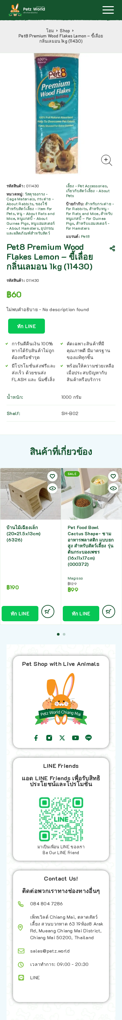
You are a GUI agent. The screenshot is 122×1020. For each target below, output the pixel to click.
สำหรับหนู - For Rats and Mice (87, 211)
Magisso (75, 578)
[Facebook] (36, 737)
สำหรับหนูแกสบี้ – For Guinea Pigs (89, 218)
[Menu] (108, 10)
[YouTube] (75, 737)
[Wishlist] (52, 476)
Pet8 (85, 236)
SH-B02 (70, 413)
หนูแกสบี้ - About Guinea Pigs (27, 221)
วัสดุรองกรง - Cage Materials (27, 196)
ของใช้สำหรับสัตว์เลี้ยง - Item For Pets (29, 208)
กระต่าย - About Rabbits (30, 201)
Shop (65, 30)
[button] (58, 634)
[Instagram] (49, 737)
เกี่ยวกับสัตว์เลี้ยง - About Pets (88, 193)
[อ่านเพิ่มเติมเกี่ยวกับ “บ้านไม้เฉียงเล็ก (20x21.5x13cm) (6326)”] (47, 611)
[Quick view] (52, 488)
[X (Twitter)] (62, 737)
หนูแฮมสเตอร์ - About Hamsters (31, 226)
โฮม (50, 30)
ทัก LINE (26, 326)
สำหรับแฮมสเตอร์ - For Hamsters (88, 226)
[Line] (88, 737)
